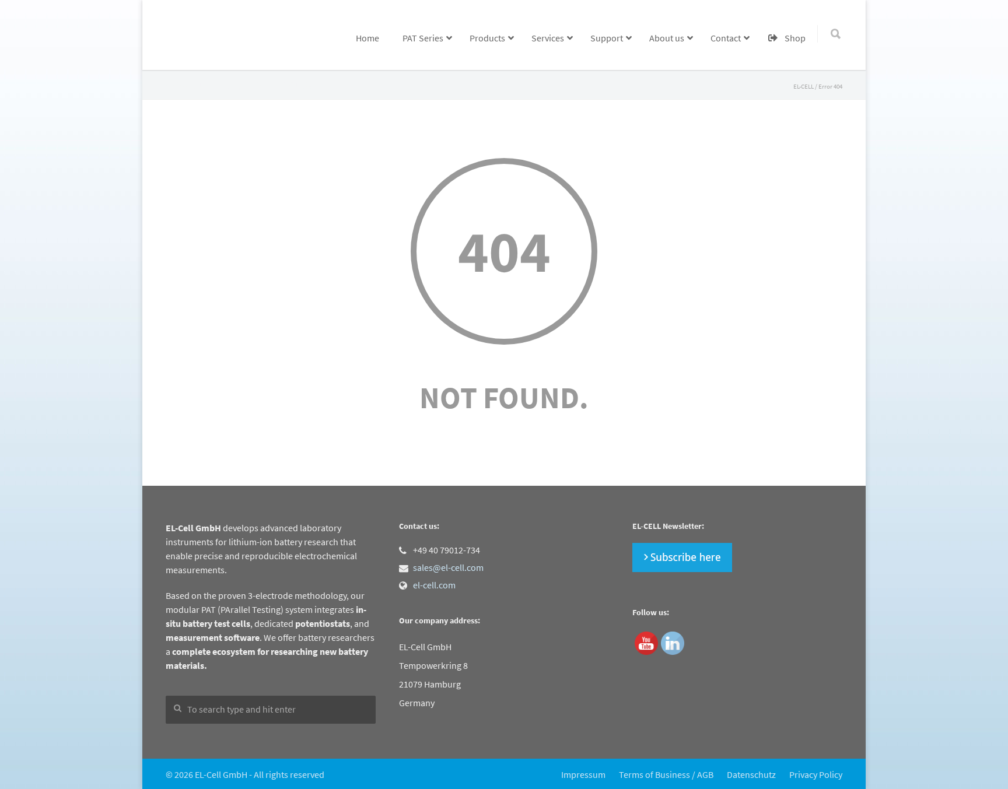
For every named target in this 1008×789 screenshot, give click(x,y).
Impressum (583, 774)
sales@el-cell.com (448, 567)
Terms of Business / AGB (666, 774)
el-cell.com (434, 585)
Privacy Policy (815, 774)
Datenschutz (751, 774)
